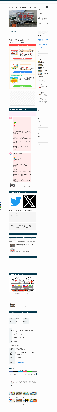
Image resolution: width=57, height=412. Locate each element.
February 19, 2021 (21, 221)
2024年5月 (40, 143)
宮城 (13, 368)
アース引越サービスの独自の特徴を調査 (43, 18)
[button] (11, 371)
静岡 (42, 33)
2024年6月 (40, 141)
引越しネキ (12, 385)
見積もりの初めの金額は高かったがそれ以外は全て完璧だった (20, 94)
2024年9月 (40, 137)
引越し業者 (11, 368)
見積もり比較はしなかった (16, 95)
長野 (40, 33)
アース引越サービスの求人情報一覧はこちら (20, 362)
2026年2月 (40, 114)
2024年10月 (40, 136)
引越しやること (40, 52)
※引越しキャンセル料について (16, 342)
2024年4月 (40, 144)
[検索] (47, 0)
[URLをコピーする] (34, 371)
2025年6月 (40, 125)
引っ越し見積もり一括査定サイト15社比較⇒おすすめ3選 (22, 305)
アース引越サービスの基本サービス (43, 22)
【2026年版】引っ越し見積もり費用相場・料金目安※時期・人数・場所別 (24, 244)
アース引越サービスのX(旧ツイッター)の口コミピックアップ (19, 96)
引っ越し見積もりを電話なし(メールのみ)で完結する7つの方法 (44, 93)
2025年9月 (40, 121)
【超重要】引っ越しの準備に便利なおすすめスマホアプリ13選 (44, 100)
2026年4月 (40, 111)
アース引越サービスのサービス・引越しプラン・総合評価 (19, 101)
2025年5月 (40, 126)
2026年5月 (40, 110)
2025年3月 (40, 129)
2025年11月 (40, 118)
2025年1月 (40, 132)
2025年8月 (40, 122)
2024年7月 (40, 140)
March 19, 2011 (20, 228)
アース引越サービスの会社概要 (17, 103)
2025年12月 (40, 117)
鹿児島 (44, 33)
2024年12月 (40, 133)
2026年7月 (40, 107)
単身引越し (40, 51)
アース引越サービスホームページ (23, 364)
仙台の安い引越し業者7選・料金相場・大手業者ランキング (23, 185)
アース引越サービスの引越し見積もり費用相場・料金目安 (19, 97)
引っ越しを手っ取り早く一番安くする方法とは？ (44, 79)
